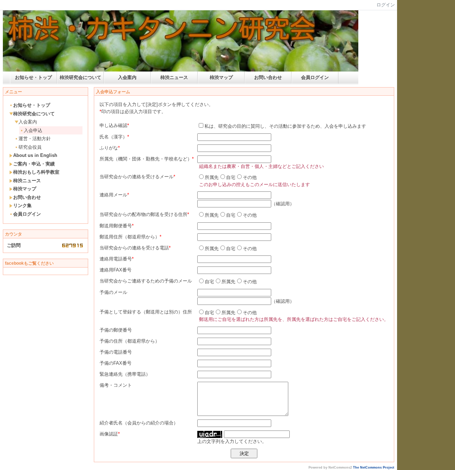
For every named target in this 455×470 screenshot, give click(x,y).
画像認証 (109, 434)
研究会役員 (30, 147)
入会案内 (127, 77)
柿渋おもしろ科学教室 (36, 172)
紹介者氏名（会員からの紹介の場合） (139, 423)
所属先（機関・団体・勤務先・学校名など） (146, 159)
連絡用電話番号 (116, 259)
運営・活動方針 (34, 138)
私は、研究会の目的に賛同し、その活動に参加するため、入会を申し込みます (285, 126)
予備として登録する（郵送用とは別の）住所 (146, 312)
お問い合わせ (268, 77)
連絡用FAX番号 (116, 270)
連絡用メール (113, 194)
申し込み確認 (113, 125)
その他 (250, 177)
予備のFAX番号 (116, 363)
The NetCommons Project (373, 467)
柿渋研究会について (80, 77)
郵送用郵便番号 (116, 225)
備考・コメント (116, 385)
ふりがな (109, 147)
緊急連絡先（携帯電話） (125, 374)
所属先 (212, 177)
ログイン (385, 4)
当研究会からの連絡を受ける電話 (134, 247)
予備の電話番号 (116, 352)
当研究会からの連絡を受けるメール (136, 176)
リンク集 (22, 205)
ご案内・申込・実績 (34, 164)
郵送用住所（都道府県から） (130, 236)
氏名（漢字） (113, 136)
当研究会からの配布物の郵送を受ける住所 (143, 214)
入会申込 (33, 130)
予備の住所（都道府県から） (130, 341)
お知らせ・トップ (33, 77)
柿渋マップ (221, 77)
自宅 (230, 177)
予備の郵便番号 (116, 330)
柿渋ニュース (174, 77)
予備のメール (113, 292)
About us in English (35, 155)
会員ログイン (315, 77)
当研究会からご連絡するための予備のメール (146, 281)
